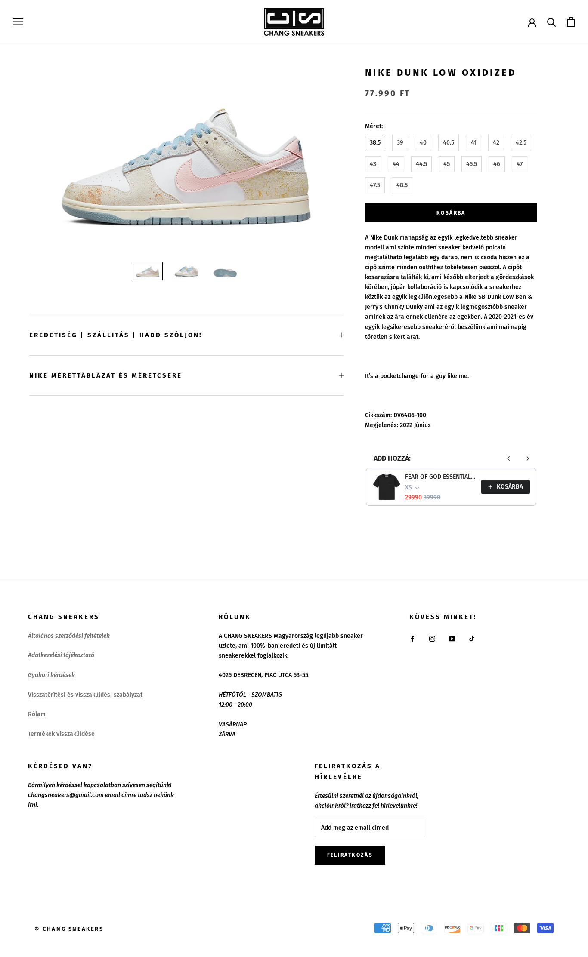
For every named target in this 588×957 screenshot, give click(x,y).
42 (496, 143)
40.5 (448, 143)
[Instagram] (432, 638)
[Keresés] (551, 21)
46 (496, 164)
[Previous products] (508, 458)
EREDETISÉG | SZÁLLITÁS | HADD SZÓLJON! (115, 335)
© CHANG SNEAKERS (69, 929)
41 (474, 143)
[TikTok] (472, 638)
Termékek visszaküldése (61, 734)
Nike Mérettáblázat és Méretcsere (105, 375)
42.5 (521, 143)
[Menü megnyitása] (18, 21)
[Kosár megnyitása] (571, 22)
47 (520, 164)
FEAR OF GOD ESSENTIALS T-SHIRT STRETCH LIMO (440, 476)
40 (423, 143)
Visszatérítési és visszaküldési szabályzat (85, 695)
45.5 (471, 164)
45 (446, 164)
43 (373, 164)
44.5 (421, 164)
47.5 (375, 185)
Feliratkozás (350, 855)
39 (400, 143)
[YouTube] (452, 638)
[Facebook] (412, 638)
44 (396, 164)
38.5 (375, 143)
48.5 (402, 185)
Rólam (37, 714)
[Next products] (527, 458)
